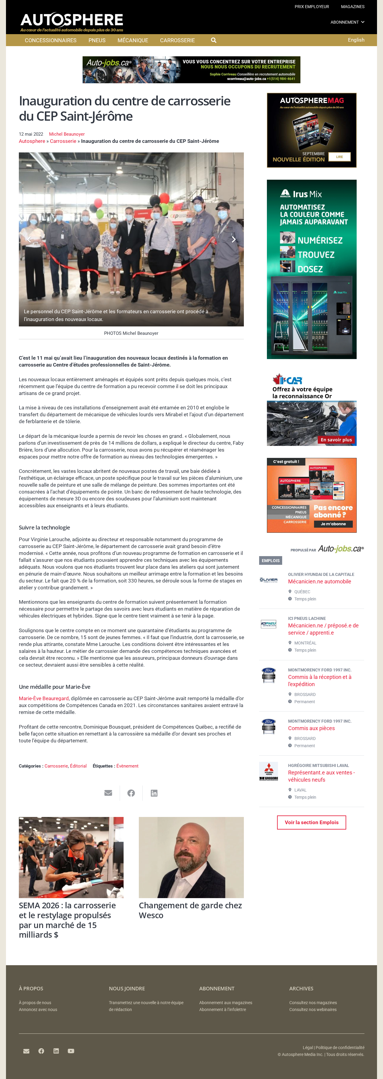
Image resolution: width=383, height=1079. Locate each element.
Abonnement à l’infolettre (222, 1009)
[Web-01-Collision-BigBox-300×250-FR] (312, 444)
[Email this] (108, 793)
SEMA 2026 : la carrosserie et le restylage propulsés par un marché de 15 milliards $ (67, 920)
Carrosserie (63, 141)
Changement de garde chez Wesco (190, 910)
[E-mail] (26, 1051)
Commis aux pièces (311, 728)
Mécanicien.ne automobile (319, 581)
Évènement (127, 766)
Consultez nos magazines (313, 1002)
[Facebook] (41, 1051)
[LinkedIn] (56, 1051)
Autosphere (32, 141)
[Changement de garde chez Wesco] (191, 857)
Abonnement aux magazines (225, 1002)
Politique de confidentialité (340, 1047)
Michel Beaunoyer (67, 134)
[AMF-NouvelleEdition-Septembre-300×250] (312, 166)
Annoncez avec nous (38, 1009)
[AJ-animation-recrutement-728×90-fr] (191, 81)
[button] (362, 22)
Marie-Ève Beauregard (44, 698)
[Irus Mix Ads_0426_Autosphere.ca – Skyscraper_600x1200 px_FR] (312, 357)
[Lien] (311, 550)
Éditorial (78, 766)
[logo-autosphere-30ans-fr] (72, 22)
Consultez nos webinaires (313, 1009)
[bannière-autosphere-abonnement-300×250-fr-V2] (312, 531)
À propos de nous (35, 1002)
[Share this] (131, 793)
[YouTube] (71, 1051)
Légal (308, 1047)
